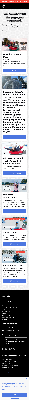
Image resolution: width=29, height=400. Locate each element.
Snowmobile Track (12, 265)
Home (3, 300)
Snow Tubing (10, 232)
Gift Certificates (6, 311)
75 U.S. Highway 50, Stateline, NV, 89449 (15, 336)
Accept (14, 394)
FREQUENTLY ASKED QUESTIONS (10, 308)
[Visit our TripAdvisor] (10, 349)
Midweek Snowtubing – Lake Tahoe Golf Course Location (14, 161)
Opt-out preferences (7, 315)
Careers (4, 313)
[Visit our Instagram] (6, 349)
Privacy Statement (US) (8, 317)
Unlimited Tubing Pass (7, 367)
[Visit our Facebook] (3, 349)
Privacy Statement (15, 398)
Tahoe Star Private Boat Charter (10, 365)
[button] (26, 379)
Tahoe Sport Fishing (7, 359)
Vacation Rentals (6, 363)
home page (22, 31)
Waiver (3, 309)
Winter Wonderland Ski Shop (9, 361)
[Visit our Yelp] (14, 349)
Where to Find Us (6, 306)
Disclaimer (4, 319)
